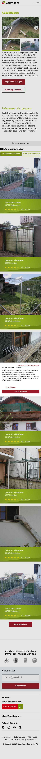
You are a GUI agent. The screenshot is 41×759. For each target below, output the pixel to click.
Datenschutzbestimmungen (28, 365)
